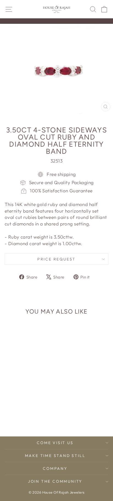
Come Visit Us (55, 442)
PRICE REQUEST (56, 259)
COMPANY (55, 468)
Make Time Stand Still (55, 455)
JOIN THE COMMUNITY (55, 481)
